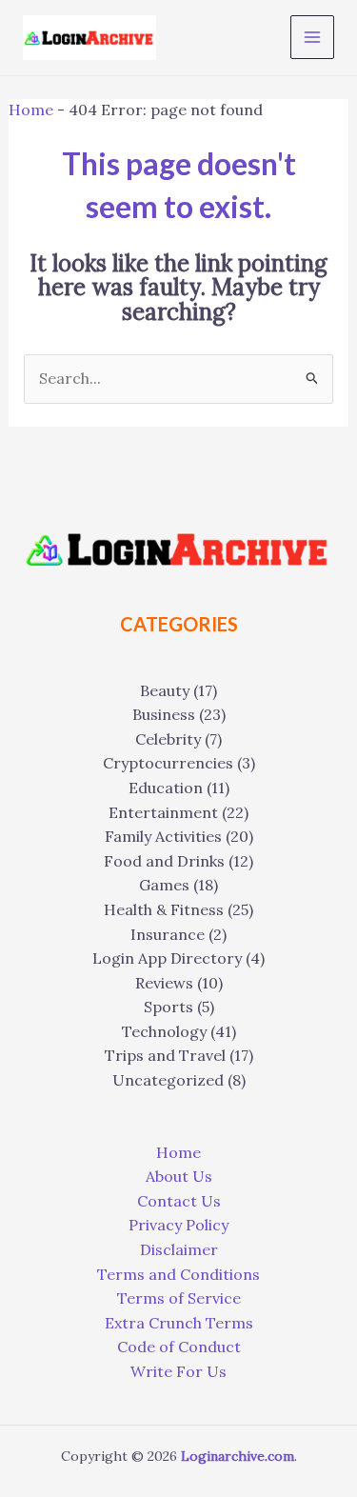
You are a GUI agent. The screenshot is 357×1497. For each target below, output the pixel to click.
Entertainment (163, 812)
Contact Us (179, 1200)
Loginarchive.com (237, 1456)
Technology (164, 1031)
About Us (179, 1176)
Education (166, 787)
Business (163, 714)
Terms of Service (179, 1297)
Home (31, 109)
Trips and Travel (165, 1055)
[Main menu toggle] (312, 37)
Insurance (167, 934)
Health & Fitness (164, 909)
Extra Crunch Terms (179, 1322)
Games (164, 884)
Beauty (164, 690)
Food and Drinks (164, 860)
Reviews (164, 982)
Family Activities (163, 836)
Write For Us (178, 1371)
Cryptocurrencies (168, 762)
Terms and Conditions (178, 1274)
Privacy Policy (178, 1224)
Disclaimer (179, 1249)
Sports (168, 1006)
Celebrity (168, 738)
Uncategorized (168, 1079)
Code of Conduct (179, 1346)
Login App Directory (167, 958)
